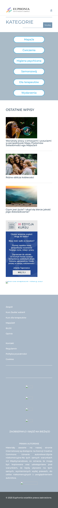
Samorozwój (29, 71)
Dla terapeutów (29, 82)
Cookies (10, 359)
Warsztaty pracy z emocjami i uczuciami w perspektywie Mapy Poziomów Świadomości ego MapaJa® (28, 143)
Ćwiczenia (29, 50)
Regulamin (11, 348)
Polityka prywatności (16, 354)
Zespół (9, 307)
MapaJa (29, 39)
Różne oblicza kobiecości (20, 177)
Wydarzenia (29, 92)
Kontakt (10, 343)
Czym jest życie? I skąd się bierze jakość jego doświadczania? (28, 210)
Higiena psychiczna (29, 60)
